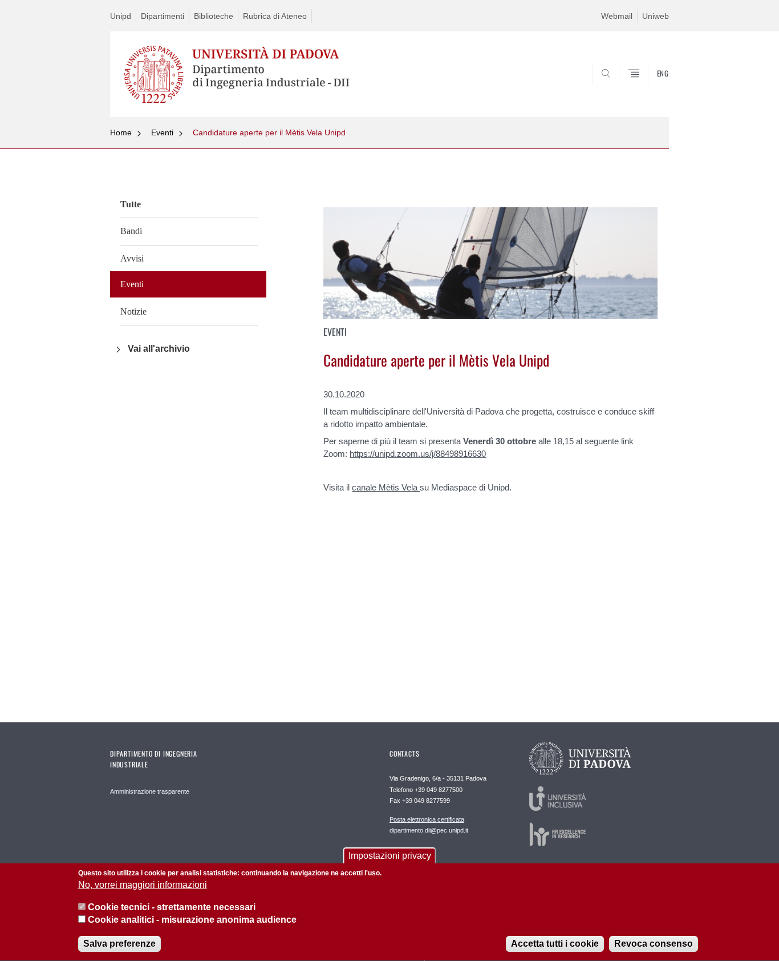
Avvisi (132, 258)
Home (121, 132)
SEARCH (648, 90)
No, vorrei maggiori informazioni (142, 885)
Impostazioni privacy (389, 856)
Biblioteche (213, 16)
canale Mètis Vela (386, 487)
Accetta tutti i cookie (555, 943)
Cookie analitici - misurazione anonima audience (192, 920)
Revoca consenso (653, 943)
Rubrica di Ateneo (275, 16)
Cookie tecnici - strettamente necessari (171, 907)
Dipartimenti (162, 16)
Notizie (133, 311)
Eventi (162, 132)
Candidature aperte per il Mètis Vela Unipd (269, 132)
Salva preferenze (119, 943)
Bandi (131, 231)
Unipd (120, 16)
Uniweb (655, 16)
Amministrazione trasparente (149, 791)
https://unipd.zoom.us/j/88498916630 (418, 454)
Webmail (616, 16)
